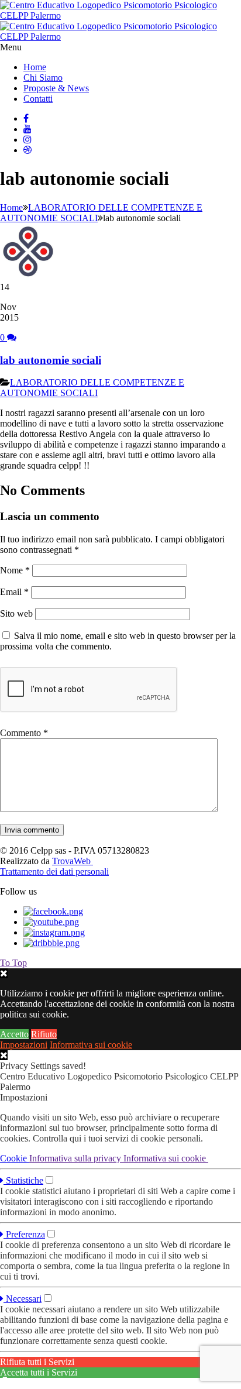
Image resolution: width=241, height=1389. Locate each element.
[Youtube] (27, 129)
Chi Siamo (43, 77)
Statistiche (23, 1180)
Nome (15, 570)
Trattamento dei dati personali (54, 871)
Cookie (14, 1158)
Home (34, 67)
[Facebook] (26, 118)
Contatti (38, 99)
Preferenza (24, 1234)
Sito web (16, 613)
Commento (24, 733)
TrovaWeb (72, 861)
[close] (4, 1055)
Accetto (14, 1034)
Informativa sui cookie (91, 1045)
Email (14, 592)
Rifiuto (44, 1034)
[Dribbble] (27, 150)
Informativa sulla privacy (76, 1158)
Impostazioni (23, 1045)
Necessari (23, 1299)
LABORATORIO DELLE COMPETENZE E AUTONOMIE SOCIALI (92, 387)
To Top (13, 963)
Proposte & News (56, 88)
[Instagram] (27, 140)
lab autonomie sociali (50, 360)
